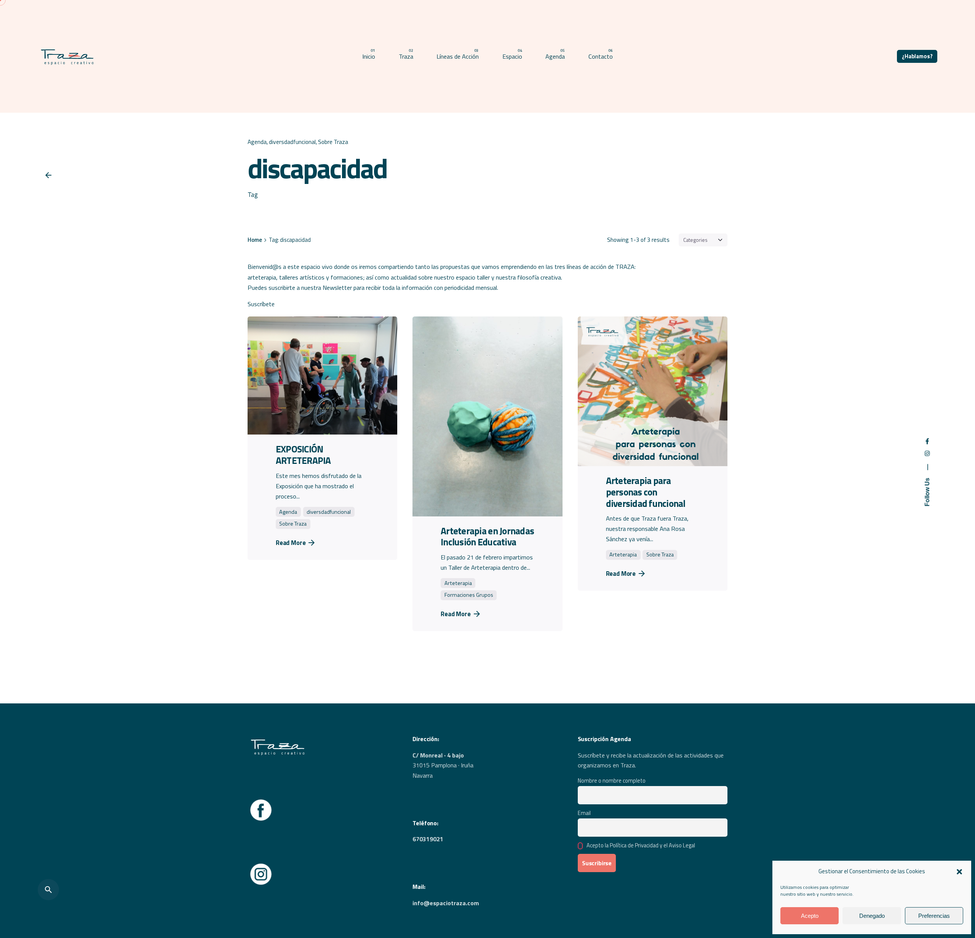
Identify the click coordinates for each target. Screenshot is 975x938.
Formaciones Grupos (468, 595)
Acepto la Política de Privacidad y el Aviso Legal (641, 845)
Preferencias (934, 915)
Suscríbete (261, 303)
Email (584, 813)
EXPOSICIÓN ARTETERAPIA (303, 455)
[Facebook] (261, 801)
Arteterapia (458, 583)
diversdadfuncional (292, 141)
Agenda (257, 141)
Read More (291, 542)
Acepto (809, 915)
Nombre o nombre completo (612, 781)
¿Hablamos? (917, 56)
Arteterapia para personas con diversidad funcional (646, 492)
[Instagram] (261, 865)
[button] (959, 872)
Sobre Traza (333, 141)
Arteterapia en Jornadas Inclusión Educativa (487, 537)
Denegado (872, 915)
